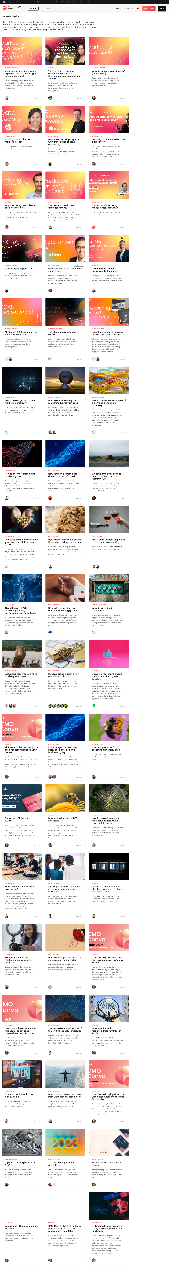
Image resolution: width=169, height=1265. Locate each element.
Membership (149, 8)
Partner (156, 2)
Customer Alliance (36, 2)
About (164, 2)
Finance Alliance (73, 2)
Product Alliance (61, 2)
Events (117, 8)
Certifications (128, 8)
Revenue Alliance (49, 2)
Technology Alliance (86, 2)
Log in (162, 8)
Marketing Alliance (23, 2)
